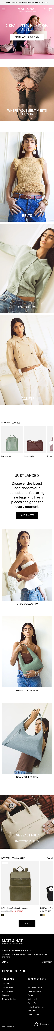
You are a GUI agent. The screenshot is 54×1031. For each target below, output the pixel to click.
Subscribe (47, 962)
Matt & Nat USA (10, 1027)
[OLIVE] (2, 915)
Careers (5, 995)
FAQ (29, 984)
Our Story (6, 984)
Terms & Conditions (36, 1007)
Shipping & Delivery (35, 987)
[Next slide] (51, 443)
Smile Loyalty (33, 999)
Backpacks (6, 456)
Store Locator (33, 1015)
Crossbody (29, 456)
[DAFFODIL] (44, 915)
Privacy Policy (33, 1003)
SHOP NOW (27, 515)
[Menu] (3, 10)
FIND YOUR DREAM (27, 37)
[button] (44, 10)
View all (50, 858)
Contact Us (32, 1011)
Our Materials (7, 987)
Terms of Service (9, 999)
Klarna (30, 995)
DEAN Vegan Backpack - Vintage (14, 908)
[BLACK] (41, 915)
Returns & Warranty (35, 991)
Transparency (7, 991)
